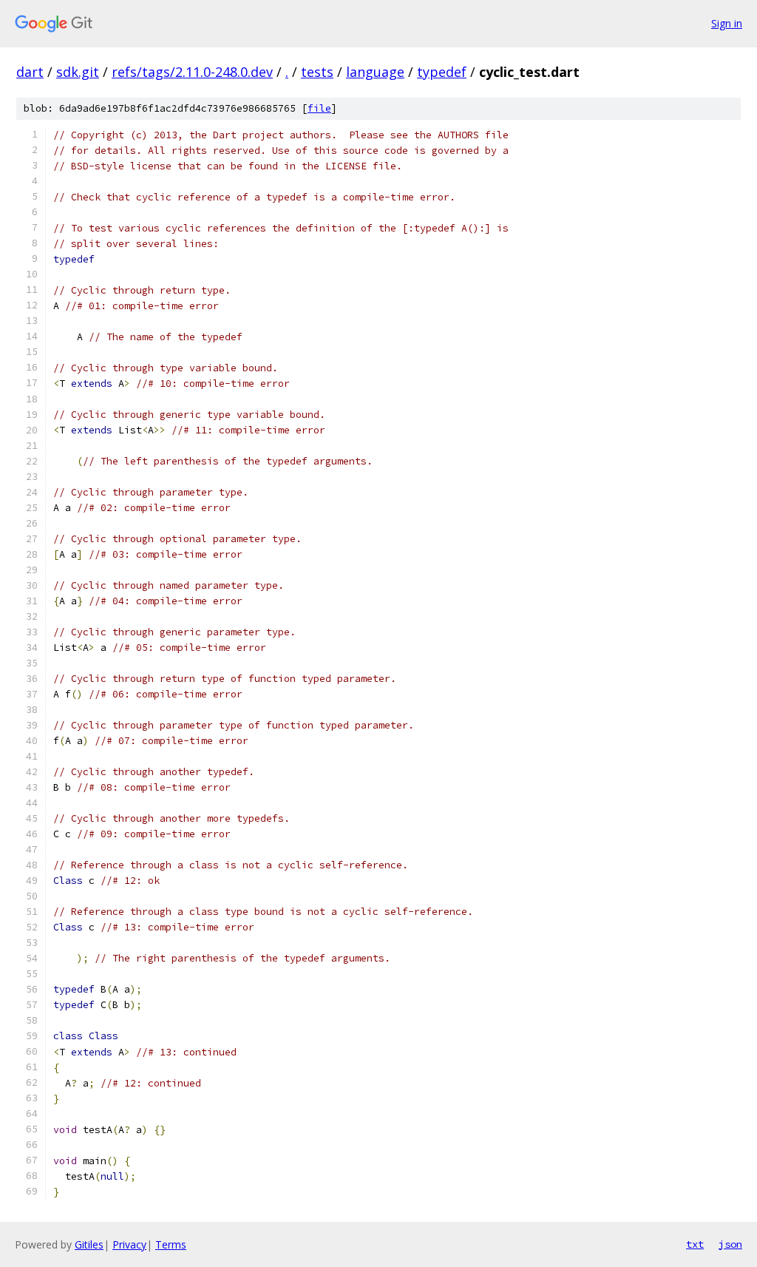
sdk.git (77, 72)
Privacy (129, 1244)
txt (695, 1244)
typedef (441, 72)
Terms (170, 1244)
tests (317, 72)
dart (30, 72)
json (730, 1244)
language (375, 72)
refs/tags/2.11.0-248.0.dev (192, 72)
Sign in (726, 23)
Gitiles (89, 1244)
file (319, 108)
